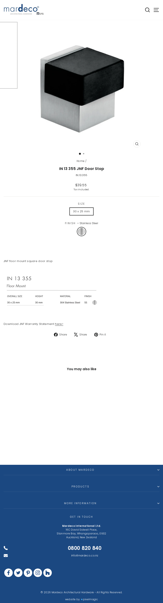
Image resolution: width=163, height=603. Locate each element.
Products (80, 486)
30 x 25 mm (81, 211)
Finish (81, 223)
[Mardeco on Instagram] (38, 573)
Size (81, 204)
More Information (80, 503)
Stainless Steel (81, 231)
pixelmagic (90, 599)
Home (80, 161)
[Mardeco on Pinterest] (28, 573)
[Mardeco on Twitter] (18, 573)
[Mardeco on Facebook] (8, 573)
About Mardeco (80, 470)
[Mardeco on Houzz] (47, 573)
